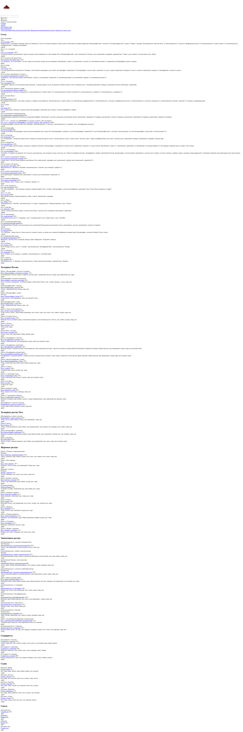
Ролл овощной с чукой (8, 390)
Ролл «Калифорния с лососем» (11, 339)
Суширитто (58, 30)
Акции (3, 25)
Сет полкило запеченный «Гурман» (12, 158)
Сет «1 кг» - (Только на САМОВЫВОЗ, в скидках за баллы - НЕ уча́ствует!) (25, 122)
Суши (64, 30)
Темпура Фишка (6, 487)
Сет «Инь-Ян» (5, 209)
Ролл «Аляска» (5, 368)
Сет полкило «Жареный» (9, 180)
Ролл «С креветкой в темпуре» (11, 397)
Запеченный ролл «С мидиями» (11, 588)
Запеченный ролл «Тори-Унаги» (11, 604)
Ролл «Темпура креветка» (9, 516)
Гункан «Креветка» (7, 691)
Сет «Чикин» (5, 259)
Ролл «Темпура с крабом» (9, 494)
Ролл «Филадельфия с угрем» (10, 296)
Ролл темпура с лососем (8, 480)
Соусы (68, 30)
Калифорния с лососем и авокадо (11, 404)
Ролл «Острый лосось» (8, 318)
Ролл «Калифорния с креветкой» (11, 347)
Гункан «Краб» (6, 669)
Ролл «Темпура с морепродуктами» (12, 455)
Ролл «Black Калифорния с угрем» (12, 361)
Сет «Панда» (5, 245)
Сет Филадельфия (6, 129)
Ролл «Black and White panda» (10, 579)
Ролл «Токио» (5, 501)
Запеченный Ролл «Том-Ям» (10, 613)
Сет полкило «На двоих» (9, 166)
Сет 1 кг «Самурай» (7, 52)
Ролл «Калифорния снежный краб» (12, 354)
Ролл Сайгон (5, 425)
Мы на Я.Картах (6, 28)
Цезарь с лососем (6, 472)
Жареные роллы (36, 30)
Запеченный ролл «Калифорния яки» (13, 597)
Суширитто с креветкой (8, 648)
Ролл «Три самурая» (7, 463)
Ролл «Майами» (6, 508)
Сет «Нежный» (6, 252)
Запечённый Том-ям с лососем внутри (13, 563)
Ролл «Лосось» (5, 325)
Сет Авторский (6, 137)
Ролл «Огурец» (6, 383)
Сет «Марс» (4, 202)
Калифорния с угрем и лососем (11, 418)
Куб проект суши (6, 27)
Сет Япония (5, 230)
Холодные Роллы (10, 30)
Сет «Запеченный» (7, 216)
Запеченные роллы (48, 30)
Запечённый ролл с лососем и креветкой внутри (16, 572)
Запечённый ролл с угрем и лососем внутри (15, 554)
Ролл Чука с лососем (7, 332)
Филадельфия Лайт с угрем (9, 303)
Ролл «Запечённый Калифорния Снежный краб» (16, 620)
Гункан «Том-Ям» (6, 684)
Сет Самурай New (7, 144)
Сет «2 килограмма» (7, 151)
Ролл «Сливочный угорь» (9, 375)
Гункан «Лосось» (6, 676)
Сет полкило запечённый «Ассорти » (13, 76)
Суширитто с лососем (8, 641)
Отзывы (3, 23)
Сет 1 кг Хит (5, 194)
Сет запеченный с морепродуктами (12, 115)
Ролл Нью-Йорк (6, 439)
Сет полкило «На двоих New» (10, 60)
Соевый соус (5, 712)
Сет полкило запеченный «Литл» (11, 173)
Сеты (3, 30)
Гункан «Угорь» (6, 698)
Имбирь (3, 717)
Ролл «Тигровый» (6, 523)
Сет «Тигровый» (6, 83)
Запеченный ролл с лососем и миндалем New (15, 545)
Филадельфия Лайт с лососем (10, 287)
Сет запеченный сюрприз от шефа (12, 90)
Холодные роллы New (23, 30)
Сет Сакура (4, 68)
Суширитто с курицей (8, 656)
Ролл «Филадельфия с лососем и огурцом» (14, 273)
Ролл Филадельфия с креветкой (11, 432)
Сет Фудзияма (5, 42)
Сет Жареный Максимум (9, 238)
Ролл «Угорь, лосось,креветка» (11, 311)
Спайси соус (5, 728)
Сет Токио (4, 108)
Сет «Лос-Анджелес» (8, 187)
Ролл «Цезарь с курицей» (9, 530)
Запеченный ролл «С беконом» (11, 628)
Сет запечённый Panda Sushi (10, 223)
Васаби (3, 723)
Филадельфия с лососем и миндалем (12, 280)
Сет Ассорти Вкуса (7, 99)
